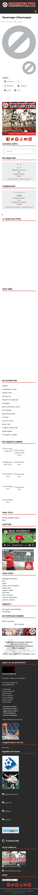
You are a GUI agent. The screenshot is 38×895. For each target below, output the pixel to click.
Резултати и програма (10, 400)
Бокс (3, 581)
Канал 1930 (6, 424)
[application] (19, 537)
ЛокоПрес (19, 22)
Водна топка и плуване (10, 586)
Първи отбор (7, 393)
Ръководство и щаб (9, 389)
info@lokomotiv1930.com (14, 719)
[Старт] (5, 545)
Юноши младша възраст (11, 518)
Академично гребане (9, 579)
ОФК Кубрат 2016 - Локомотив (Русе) (19, 179)
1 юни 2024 (19, 164)
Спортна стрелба (8, 600)
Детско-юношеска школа (11, 407)
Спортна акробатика (9, 597)
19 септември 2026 (19, 192)
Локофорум (6, 612)
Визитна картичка (8, 414)
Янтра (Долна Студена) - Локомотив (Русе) (19, 207)
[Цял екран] (33, 545)
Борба (4, 583)
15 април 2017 (8, 22)
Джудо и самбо (7, 590)
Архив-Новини (7, 431)
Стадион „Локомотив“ (10, 428)
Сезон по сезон (7, 421)
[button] (35, 11)
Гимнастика (6, 588)
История (5, 417)
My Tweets (5, 747)
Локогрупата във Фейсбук (11, 609)
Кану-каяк (5, 593)
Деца (4, 520)
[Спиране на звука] (30, 545)
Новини (4, 386)
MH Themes (21, 893)
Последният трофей (9, 435)
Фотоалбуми (6, 410)
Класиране (6, 403)
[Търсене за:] (19, 151)
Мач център (6, 396)
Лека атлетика (7, 595)
